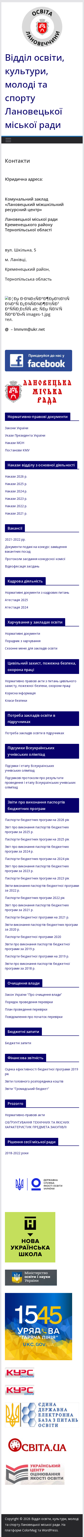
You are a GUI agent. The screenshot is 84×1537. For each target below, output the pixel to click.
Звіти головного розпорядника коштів (34, 1081)
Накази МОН (14, 443)
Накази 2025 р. (16, 484)
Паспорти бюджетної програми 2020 (33, 937)
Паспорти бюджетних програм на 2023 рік (37, 878)
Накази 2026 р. (16, 476)
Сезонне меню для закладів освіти (31, 648)
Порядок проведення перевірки (29, 1002)
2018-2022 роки (16, 1153)
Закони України (16, 428)
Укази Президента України (25, 435)
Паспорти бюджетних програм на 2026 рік (37, 820)
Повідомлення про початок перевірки (33, 1017)
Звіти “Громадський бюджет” (27, 1089)
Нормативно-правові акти (25, 1115)
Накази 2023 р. (16, 498)
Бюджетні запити (18, 1043)
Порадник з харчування (23, 641)
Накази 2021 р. (16, 513)
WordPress (50, 1530)
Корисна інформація (20, 693)
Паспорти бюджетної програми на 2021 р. (37, 917)
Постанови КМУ (17, 450)
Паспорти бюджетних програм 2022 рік (35, 898)
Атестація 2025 (16, 600)
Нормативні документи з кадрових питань (37, 592)
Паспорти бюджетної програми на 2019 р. (37, 956)
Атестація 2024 (16, 607)
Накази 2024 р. (16, 491)
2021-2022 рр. (15, 539)
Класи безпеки (16, 700)
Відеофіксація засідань (22, 566)
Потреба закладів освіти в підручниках (34, 733)
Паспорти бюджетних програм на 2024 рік (37, 859)
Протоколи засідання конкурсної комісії (35, 559)
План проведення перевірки (26, 1009)
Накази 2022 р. (16, 506)
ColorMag (29, 1530)
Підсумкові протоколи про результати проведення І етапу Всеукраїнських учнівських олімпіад (40, 782)
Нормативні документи (22, 633)
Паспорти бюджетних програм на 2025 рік (37, 839)
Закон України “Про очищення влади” (33, 994)
